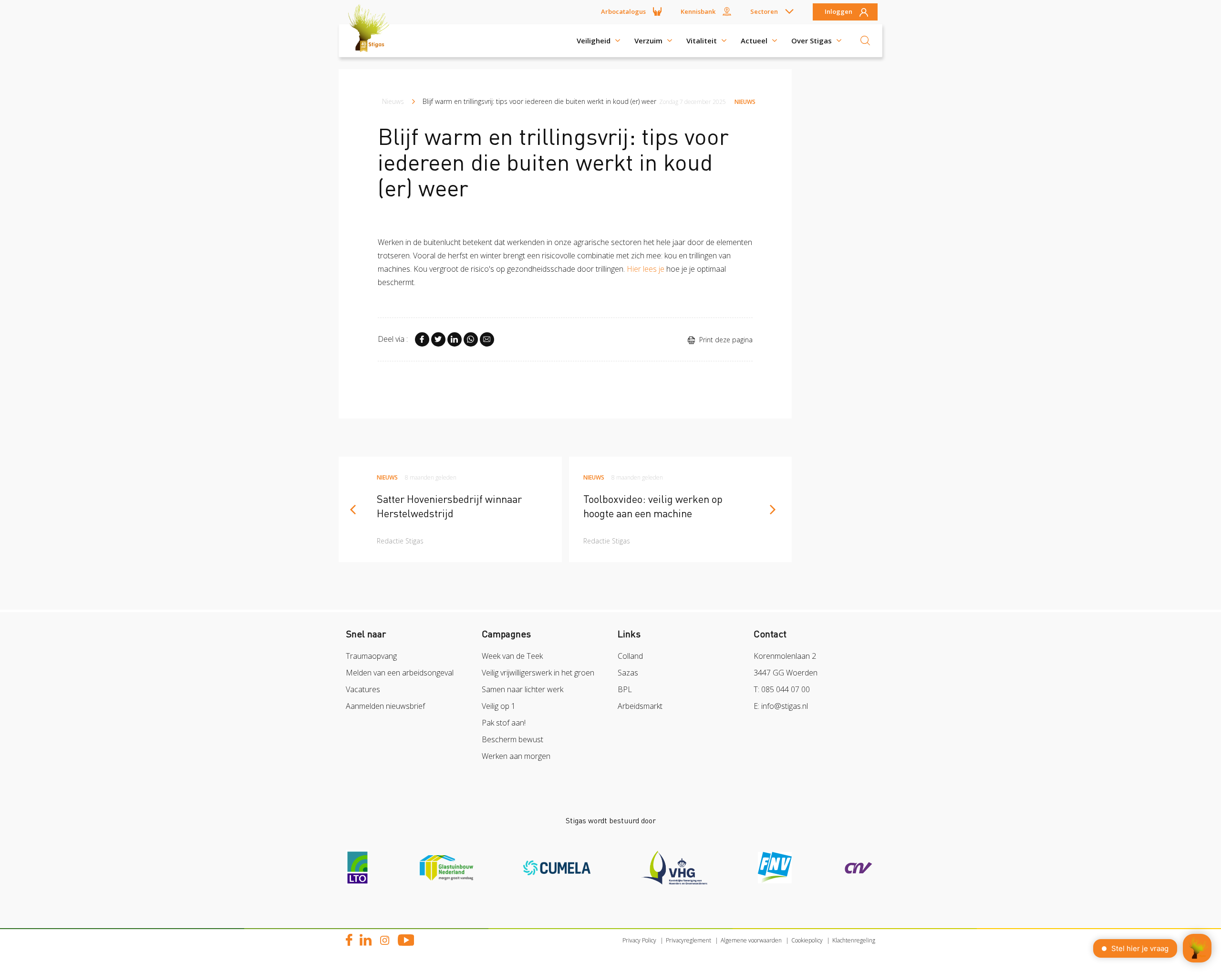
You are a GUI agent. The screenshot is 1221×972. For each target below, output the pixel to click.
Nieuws (393, 101)
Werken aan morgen (516, 756)
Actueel (754, 40)
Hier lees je (645, 269)
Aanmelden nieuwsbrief (385, 706)
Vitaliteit (701, 40)
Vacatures (363, 689)
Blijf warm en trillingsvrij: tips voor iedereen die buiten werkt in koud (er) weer (539, 101)
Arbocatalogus (623, 11)
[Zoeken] (865, 40)
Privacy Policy (639, 940)
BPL (625, 689)
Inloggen (838, 12)
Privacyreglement (688, 940)
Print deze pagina (725, 339)
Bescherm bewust (512, 739)
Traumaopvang (371, 656)
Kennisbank (698, 11)
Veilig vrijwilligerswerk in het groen (538, 672)
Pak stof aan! (504, 722)
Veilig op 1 (499, 706)
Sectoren (764, 11)
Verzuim (648, 40)
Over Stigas (811, 40)
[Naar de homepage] (372, 40)
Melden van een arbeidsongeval (400, 672)
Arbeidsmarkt (640, 706)
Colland (630, 656)
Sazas (628, 672)
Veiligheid (593, 40)
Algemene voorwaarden (751, 940)
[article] (450, 509)
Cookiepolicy (807, 940)
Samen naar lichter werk (522, 689)
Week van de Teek (512, 656)
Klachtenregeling (853, 940)
